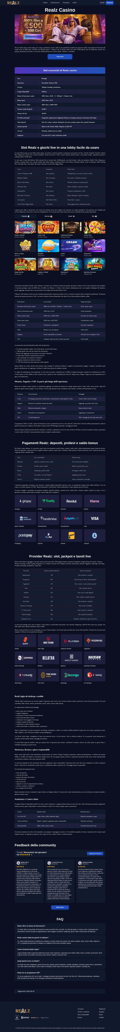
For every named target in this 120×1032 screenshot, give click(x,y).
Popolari (24, 216)
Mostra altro (60, 907)
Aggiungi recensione (95, 853)
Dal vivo (47, 216)
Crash (70, 216)
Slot (93, 216)
